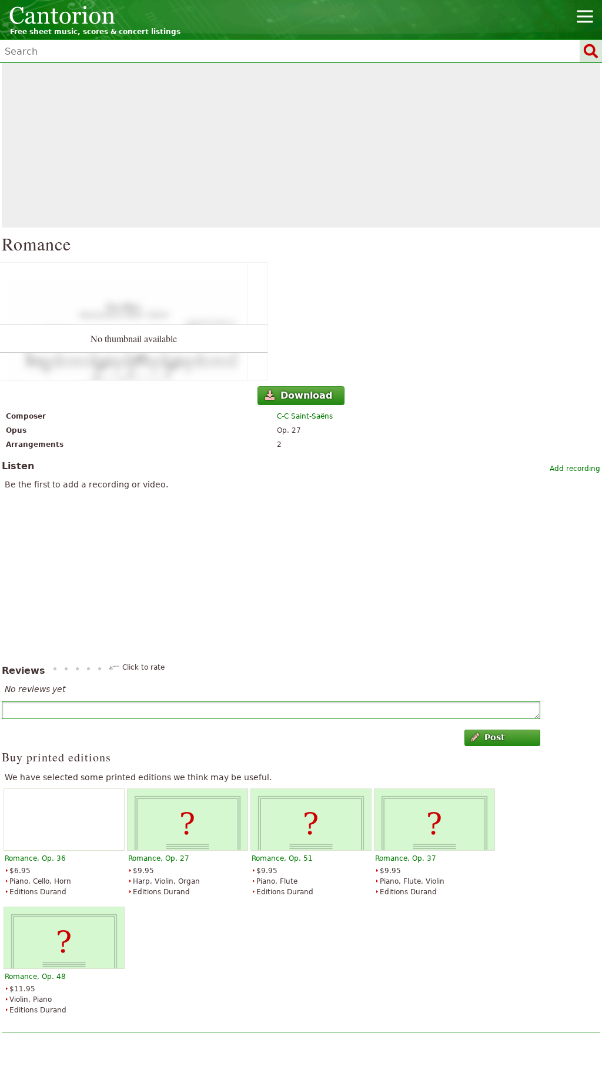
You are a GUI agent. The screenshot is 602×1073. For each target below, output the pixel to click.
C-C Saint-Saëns (305, 416)
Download (306, 395)
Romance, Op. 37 (405, 858)
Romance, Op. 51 (282, 858)
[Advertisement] (301, 145)
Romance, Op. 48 (35, 976)
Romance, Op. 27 (158, 858)
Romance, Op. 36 (35, 858)
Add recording (575, 468)
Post (494, 737)
